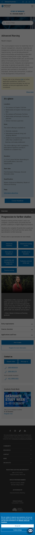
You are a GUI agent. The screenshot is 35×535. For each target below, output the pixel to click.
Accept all (17, 526)
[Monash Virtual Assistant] (30, 530)
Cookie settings (17, 530)
